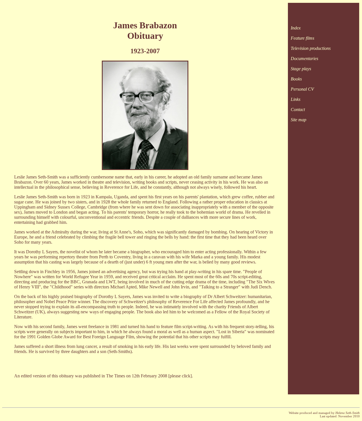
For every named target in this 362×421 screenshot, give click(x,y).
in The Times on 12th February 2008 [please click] (147, 375)
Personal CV (302, 89)
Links (295, 99)
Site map (298, 119)
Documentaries (304, 58)
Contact (298, 109)
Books (296, 78)
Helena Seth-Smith (347, 412)
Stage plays (301, 68)
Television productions (311, 48)
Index (296, 27)
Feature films (302, 38)
